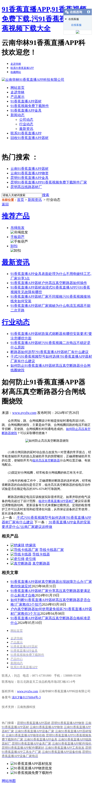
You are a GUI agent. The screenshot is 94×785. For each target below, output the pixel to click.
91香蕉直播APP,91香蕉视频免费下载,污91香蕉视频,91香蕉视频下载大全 (45, 18)
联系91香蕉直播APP (26, 133)
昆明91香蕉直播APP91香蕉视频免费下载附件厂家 (48, 182)
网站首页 (17, 87)
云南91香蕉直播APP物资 (29, 173)
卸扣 (13, 246)
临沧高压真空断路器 (46, 460)
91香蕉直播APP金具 (26, 110)
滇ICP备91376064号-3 (26, 697)
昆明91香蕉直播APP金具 (29, 178)
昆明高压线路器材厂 (26, 187)
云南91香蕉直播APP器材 (29, 168)
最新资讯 (26, 129)
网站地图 (9, 781)
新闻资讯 (35, 200)
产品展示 (17, 97)
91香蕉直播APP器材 (26, 101)
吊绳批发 (17, 228)
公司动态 (26, 119)
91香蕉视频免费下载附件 (29, 106)
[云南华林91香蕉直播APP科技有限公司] (33, 79)
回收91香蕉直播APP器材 (29, 138)
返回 (5, 204)
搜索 (45, 195)
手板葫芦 (17, 237)
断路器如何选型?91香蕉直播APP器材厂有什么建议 (49, 352)
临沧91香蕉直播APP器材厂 (56, 501)
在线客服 (76, 24)
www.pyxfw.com (24, 413)
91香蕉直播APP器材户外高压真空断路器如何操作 (48, 283)
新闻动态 (17, 115)
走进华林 (17, 92)
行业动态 (26, 124)
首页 (20, 200)
